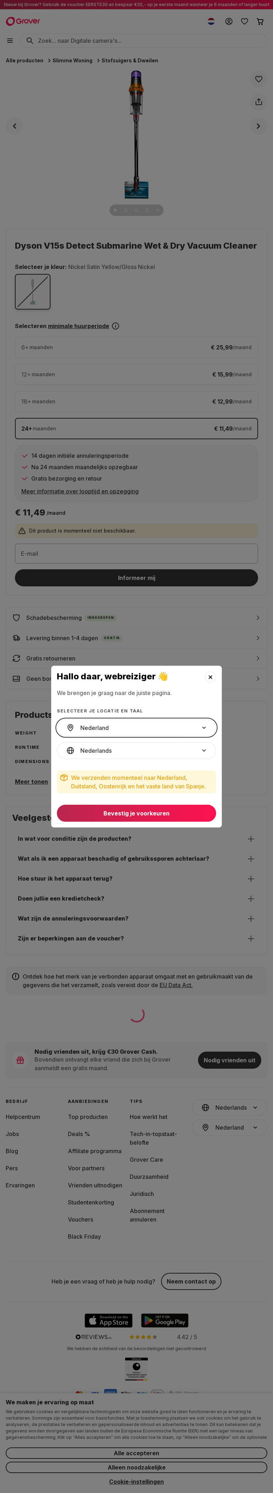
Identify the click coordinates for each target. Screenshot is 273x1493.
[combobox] (136, 727)
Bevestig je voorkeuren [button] (136, 813)
